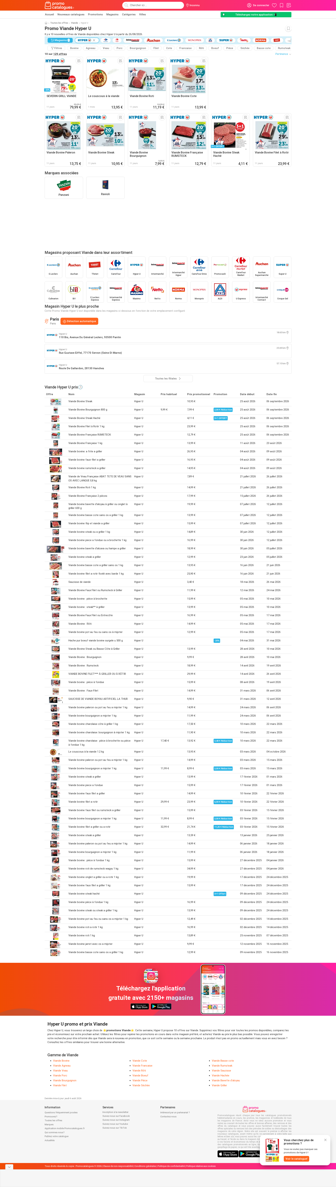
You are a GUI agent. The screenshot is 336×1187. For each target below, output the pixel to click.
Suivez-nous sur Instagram (116, 1120)
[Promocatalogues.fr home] (59, 5)
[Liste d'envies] (289, 5)
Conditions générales (145, 1166)
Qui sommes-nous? (55, 1132)
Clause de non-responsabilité (118, 1166)
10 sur (56, 54)
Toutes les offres (59, 23)
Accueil (49, 14)
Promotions (95, 14)
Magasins (112, 14)
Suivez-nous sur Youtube (115, 1124)
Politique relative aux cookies (201, 1166)
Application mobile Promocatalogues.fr (65, 1128)
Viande (74, 23)
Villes (142, 14)
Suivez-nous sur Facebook (116, 1116)
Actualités (50, 1140)
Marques (49, 1124)
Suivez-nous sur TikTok (114, 1127)
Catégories (129, 14)
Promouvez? (51, 1116)
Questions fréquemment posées (61, 1112)
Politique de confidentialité (171, 1166)
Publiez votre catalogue (56, 1136)
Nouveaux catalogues (70, 14)
